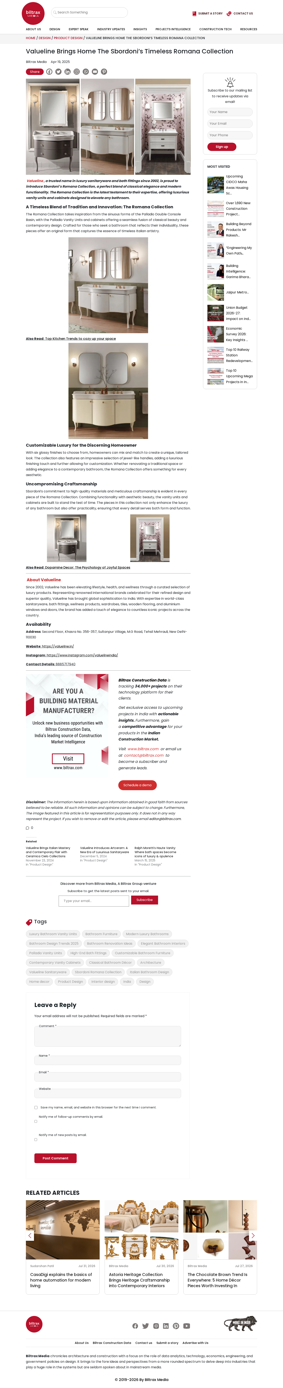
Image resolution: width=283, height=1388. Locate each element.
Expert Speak (78, 29)
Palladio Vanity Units (45, 953)
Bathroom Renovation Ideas (109, 943)
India (127, 981)
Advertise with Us (195, 1343)
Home (30, 38)
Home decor (39, 981)
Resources (248, 29)
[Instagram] (78, 72)
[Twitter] (59, 72)
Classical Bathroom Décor (110, 962)
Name (44, 1056)
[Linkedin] (68, 72)
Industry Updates (111, 29)
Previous (30, 1235)
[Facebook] (50, 72)
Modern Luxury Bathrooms (147, 934)
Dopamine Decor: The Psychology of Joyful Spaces (87, 567)
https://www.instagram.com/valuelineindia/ (82, 655)
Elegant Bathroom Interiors (163, 943)
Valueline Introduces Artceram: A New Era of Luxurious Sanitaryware (104, 850)
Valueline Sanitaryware (48, 972)
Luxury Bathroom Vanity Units (53, 934)
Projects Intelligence (173, 29)
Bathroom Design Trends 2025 (54, 943)
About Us (33, 29)
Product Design (68, 38)
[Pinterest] (105, 72)
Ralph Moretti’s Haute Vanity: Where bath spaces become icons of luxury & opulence (155, 852)
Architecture (150, 962)
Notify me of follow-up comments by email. (71, 1117)
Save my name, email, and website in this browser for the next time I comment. (98, 1107)
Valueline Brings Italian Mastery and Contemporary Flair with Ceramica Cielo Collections (48, 852)
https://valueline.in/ (57, 646)
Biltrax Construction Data (142, 680)
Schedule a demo (137, 785)
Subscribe (145, 899)
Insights (140, 29)
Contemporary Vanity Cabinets (55, 962)
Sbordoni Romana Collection (98, 972)
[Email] (96, 72)
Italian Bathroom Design (149, 972)
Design (55, 29)
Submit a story (167, 1343)
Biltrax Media (156, 1379)
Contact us (143, 1343)
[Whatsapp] (87, 72)
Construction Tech (215, 29)
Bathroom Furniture (101, 934)
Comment (48, 1026)
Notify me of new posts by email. (63, 1135)
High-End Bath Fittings (88, 953)
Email (44, 1072)
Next (253, 1235)
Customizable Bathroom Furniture (142, 953)
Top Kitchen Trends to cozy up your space (80, 338)
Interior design (103, 981)
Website (45, 1089)
